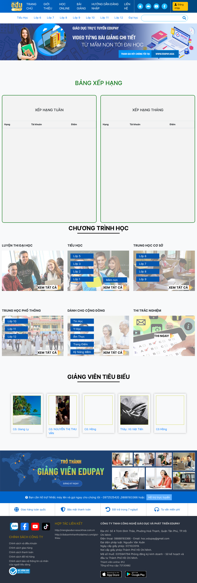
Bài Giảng (81, 6)
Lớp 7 (50, 17)
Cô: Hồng (90, 429)
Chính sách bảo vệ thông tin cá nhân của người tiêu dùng (28, 563)
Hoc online (64, 6)
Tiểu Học (22, 17)
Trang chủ (31, 6)
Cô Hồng (161, 429)
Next (191, 415)
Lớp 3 (77, 263)
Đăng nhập (179, 6)
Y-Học (77, 328)
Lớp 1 (76, 279)
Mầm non (112, 280)
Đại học (133, 17)
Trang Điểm (80, 344)
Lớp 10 (90, 17)
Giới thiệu (47, 6)
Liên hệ (127, 6)
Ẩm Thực (79, 336)
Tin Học (78, 321)
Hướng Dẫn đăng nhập (105, 6)
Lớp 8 (63, 17)
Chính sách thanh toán (21, 552)
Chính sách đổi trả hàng (21, 556)
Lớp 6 (37, 17)
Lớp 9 (76, 17)
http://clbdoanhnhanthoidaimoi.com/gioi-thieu (77, 536)
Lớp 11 (104, 17)
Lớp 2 (76, 271)
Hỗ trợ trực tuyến (159, 497)
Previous (6, 415)
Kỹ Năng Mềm (82, 352)
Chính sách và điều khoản (23, 543)
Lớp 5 (77, 256)
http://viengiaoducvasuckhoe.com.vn (75, 530)
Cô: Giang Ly (21, 429)
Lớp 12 (118, 17)
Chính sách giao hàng (20, 547)
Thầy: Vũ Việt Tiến (131, 429)
